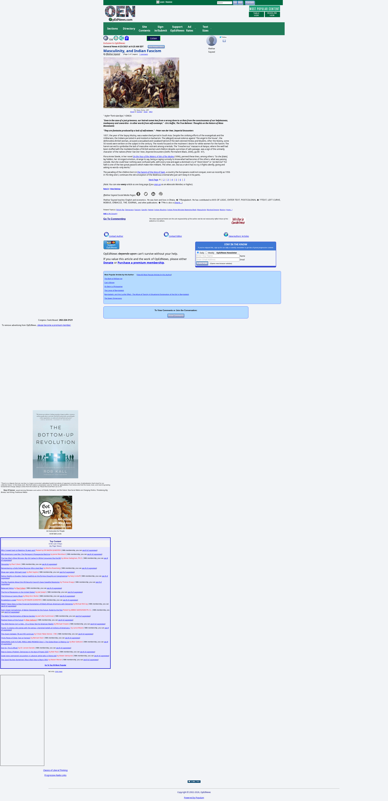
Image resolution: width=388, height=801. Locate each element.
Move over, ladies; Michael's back (13, 572)
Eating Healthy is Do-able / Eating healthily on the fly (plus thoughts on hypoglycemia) (34, 576)
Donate (108, 262)
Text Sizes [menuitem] (205, 28)
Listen (153, 38)
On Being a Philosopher (113, 286)
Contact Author (116, 236)
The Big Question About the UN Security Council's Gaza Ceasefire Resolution (30, 582)
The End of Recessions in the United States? (18, 592)
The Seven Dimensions (113, 298)
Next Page (153, 179)
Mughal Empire (213, 210)
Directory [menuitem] (129, 28)
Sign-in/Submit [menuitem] (160, 28)
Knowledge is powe (8, 600)
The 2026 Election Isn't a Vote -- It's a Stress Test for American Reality (27, 624)
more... (178, 202)
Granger (139, 112)
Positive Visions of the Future (12, 620)
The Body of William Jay (113, 279)
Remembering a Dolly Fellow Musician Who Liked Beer (22, 568)
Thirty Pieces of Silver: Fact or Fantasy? (15, 638)
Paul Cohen (21, 588)
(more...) (229, 210)
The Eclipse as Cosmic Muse (12, 596)
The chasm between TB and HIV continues (17, 634)
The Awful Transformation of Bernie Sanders (18, 616)
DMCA (150, 112)
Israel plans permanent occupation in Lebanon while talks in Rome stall (29, 656)
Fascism (137, 210)
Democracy (129, 210)
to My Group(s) (110, 214)
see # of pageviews (89, 550)
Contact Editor (175, 236)
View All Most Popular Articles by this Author (154, 275)
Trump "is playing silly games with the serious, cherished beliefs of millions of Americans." (35, 628)
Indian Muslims (160, 210)
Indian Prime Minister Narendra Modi (181, 210)
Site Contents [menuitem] (144, 28)
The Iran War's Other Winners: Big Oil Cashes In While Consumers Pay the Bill (31, 558)
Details (146, 112)
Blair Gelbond (31, 620)
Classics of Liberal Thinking (55, 770)
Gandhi (144, 210)
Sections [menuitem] (112, 28)
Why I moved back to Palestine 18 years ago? (18, 550)
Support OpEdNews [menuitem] (176, 28)
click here (58, 671)
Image (132, 112)
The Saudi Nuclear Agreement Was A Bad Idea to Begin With (24, 660)
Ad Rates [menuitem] (189, 28)
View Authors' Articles (239, 236)
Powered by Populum (194, 797)
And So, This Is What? (9, 648)
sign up (157, 184)
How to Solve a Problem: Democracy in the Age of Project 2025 (24, 652)
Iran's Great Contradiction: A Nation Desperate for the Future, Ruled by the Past (32, 610)
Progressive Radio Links (55, 775)
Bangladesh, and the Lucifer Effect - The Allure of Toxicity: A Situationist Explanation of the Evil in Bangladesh (146, 294)
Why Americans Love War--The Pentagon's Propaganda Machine (25, 554)
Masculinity (201, 210)
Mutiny (222, 210)
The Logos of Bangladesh (114, 290)
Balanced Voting (7, 588)
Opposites (5, 564)
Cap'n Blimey (109, 282)
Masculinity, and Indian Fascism (132, 50)
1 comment (143, 54)
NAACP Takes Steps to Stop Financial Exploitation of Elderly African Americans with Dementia (37, 604)
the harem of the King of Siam (151, 172)
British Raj (120, 210)
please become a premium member (54, 325)
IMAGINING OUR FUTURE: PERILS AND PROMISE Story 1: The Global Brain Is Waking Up (35, 642)
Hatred (150, 210)
